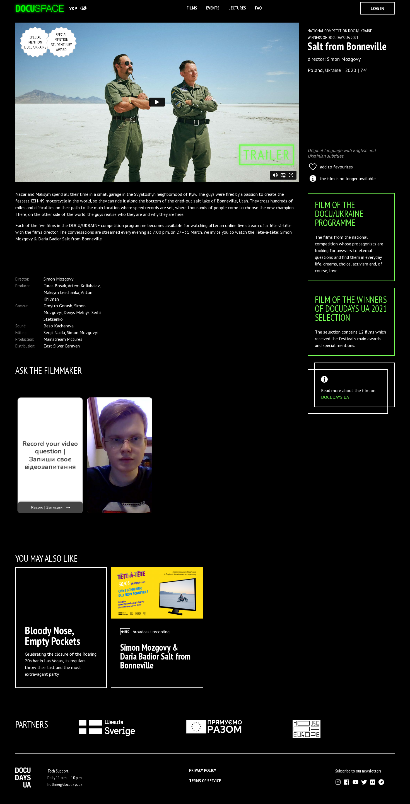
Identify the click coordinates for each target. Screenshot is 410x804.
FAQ (258, 8)
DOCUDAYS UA (335, 397)
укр (73, 8)
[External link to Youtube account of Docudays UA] (355, 782)
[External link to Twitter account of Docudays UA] (364, 782)
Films (192, 8)
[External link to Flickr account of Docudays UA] (373, 782)
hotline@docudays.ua (65, 784)
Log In (377, 8)
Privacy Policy (202, 770)
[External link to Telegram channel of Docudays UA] (381, 782)
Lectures (237, 8)
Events (213, 8)
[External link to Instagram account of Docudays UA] (338, 782)
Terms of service (205, 780)
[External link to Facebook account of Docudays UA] (347, 782)
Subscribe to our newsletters (358, 771)
